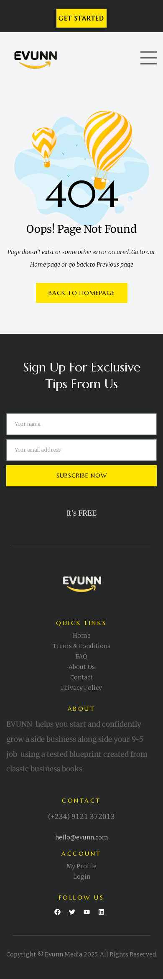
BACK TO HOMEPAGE (81, 293)
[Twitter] (72, 912)
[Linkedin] (101, 912)
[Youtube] (87, 912)
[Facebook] (57, 912)
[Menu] (148, 57)
